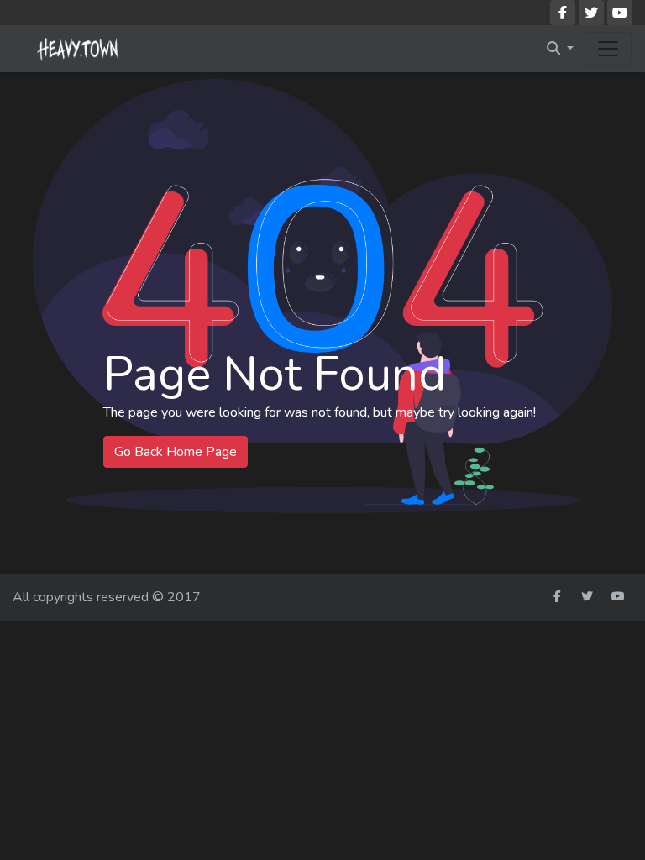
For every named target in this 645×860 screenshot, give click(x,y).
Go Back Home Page (175, 452)
